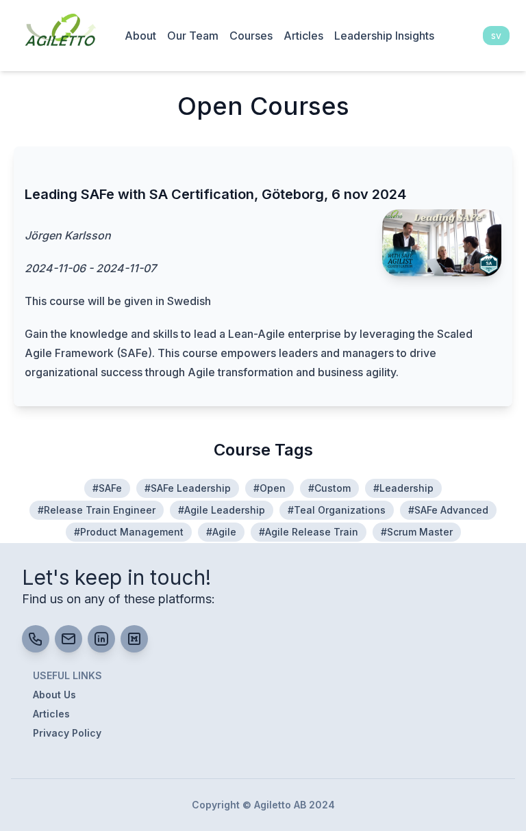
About (140, 35)
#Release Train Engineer (96, 510)
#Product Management (129, 532)
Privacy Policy (67, 733)
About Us (54, 694)
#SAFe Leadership (188, 488)
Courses (251, 35)
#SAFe (107, 488)
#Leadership (403, 488)
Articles (303, 35)
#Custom (329, 488)
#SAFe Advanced (448, 510)
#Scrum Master (417, 532)
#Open (269, 488)
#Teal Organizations (337, 510)
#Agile (221, 532)
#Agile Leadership (221, 510)
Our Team (192, 35)
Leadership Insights (384, 35)
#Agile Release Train (308, 532)
